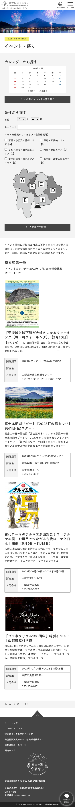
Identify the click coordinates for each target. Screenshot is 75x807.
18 (37, 82)
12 (45, 78)
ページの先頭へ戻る (37, 713)
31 (30, 87)
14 (60, 78)
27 (52, 84)
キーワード (10, 127)
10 (30, 78)
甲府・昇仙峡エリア (54, 140)
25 (37, 84)
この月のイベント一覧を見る (39, 99)
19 (45, 82)
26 (45, 84)
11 (37, 78)
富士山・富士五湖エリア (56, 159)
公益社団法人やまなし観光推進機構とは (24, 739)
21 (60, 82)
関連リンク (10, 750)
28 (60, 84)
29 (15, 87)
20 (52, 82)
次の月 (42, 91)
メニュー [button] (70, 8)
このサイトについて (14, 728)
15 (15, 82)
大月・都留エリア (52, 150)
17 (30, 82)
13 (53, 78)
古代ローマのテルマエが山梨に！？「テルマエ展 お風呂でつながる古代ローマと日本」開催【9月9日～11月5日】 (37, 539)
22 (15, 84)
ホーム (8, 704)
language (60, 8)
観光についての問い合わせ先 (19, 734)
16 (22, 82)
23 (22, 84)
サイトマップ (11, 723)
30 (22, 87)
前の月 (32, 91)
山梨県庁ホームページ (15, 745)
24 (30, 84)
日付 (7, 119)
